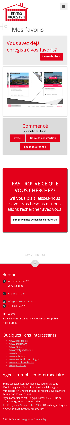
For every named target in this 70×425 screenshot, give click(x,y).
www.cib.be (15, 346)
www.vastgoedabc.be (21, 350)
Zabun (14, 419)
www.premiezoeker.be (21, 362)
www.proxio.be (17, 365)
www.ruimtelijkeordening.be (24, 359)
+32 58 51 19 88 (17, 293)
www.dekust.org (18, 343)
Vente (17, 138)
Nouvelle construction (43, 138)
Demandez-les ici (51, 56)
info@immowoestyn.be (20, 301)
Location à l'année (35, 146)
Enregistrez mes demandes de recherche (35, 219)
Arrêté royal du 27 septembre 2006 (22, 405)
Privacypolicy (25, 419)
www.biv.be (15, 353)
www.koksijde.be (18, 340)
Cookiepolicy (40, 419)
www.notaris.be (17, 356)
